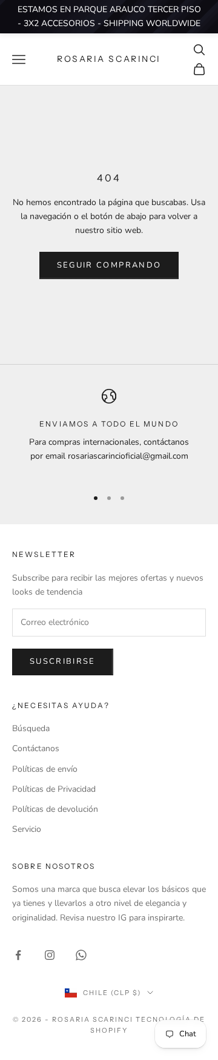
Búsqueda (31, 728)
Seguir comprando (109, 265)
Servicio (26, 829)
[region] (109, 433)
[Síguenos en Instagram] (50, 955)
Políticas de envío (45, 769)
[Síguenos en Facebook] (18, 955)
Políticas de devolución (55, 809)
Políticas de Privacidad (54, 789)
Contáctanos (35, 748)
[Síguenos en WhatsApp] (81, 955)
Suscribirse (63, 661)
